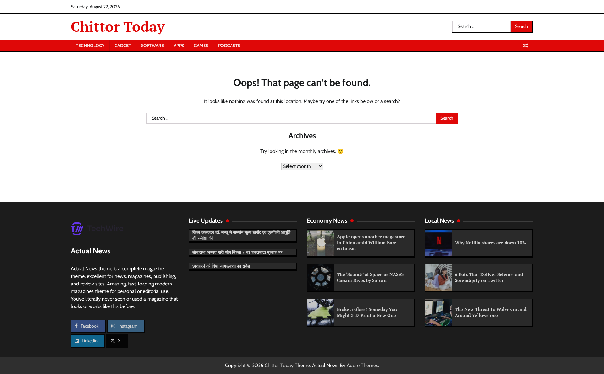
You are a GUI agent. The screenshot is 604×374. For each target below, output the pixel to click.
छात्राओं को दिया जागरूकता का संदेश (221, 266)
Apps (179, 45)
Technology (90, 45)
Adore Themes (362, 365)
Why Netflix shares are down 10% (490, 243)
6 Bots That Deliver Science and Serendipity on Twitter (489, 277)
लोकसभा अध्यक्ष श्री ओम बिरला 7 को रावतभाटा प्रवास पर (237, 252)
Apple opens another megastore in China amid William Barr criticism (371, 242)
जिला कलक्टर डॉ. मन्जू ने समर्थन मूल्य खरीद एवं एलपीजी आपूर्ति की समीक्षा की (241, 235)
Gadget (123, 45)
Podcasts (229, 45)
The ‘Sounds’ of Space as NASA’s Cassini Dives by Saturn (370, 277)
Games (201, 45)
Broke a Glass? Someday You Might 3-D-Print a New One (367, 312)
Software (152, 45)
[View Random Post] (525, 45)
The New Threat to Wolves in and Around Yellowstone (490, 312)
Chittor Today (118, 26)
